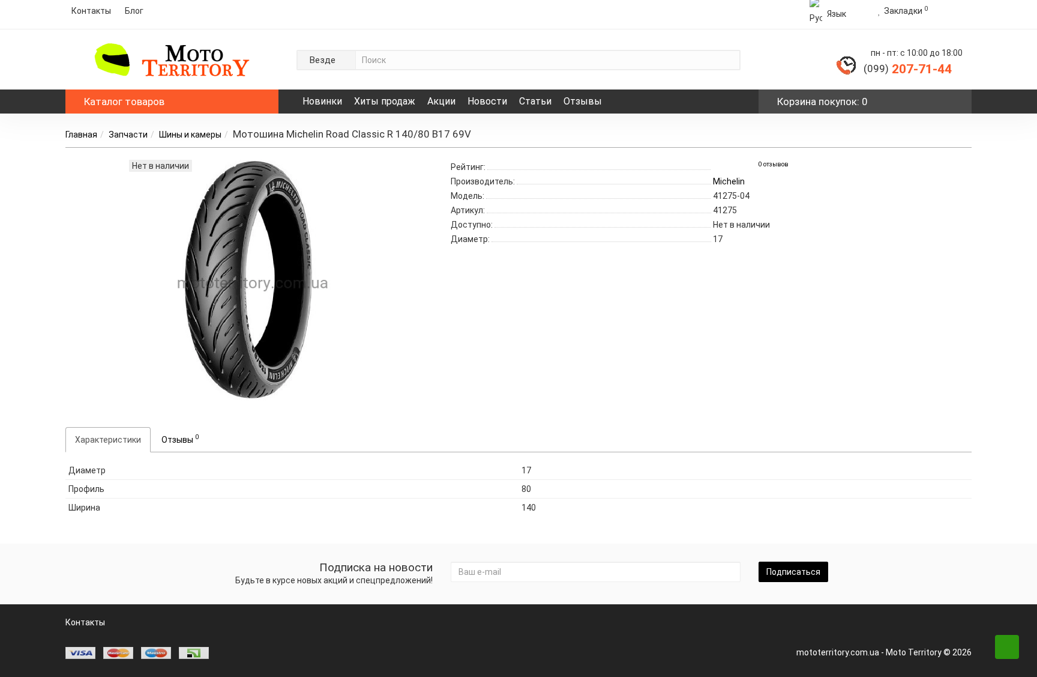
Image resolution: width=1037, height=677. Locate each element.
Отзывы (583, 101)
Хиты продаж (384, 101)
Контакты (91, 11)
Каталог (124, 102)
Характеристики (108, 440)
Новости (487, 101)
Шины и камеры (190, 134)
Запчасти (128, 134)
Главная (81, 134)
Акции (441, 101)
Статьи (535, 101)
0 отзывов (773, 164)
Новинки (322, 101)
